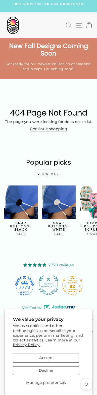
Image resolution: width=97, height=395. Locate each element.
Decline (46, 370)
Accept (46, 358)
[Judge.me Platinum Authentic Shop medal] (48, 285)
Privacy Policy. (26, 345)
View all (48, 174)
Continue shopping (48, 129)
